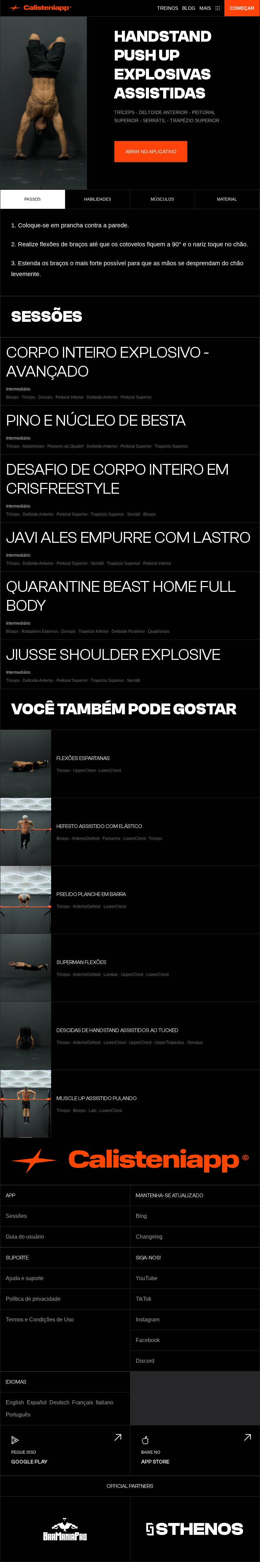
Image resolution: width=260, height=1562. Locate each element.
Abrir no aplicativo (150, 151)
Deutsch (59, 1402)
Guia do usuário (25, 1237)
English (15, 1402)
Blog (188, 8)
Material (227, 199)
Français (82, 1402)
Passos (32, 199)
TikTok (143, 1299)
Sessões (16, 1216)
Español (37, 1402)
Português (18, 1415)
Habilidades (97, 199)
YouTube (146, 1278)
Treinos (167, 8)
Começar (242, 8)
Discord (145, 1361)
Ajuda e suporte (25, 1278)
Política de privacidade (33, 1299)
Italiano (104, 1402)
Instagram (147, 1319)
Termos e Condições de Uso (40, 1319)
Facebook (148, 1340)
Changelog (149, 1237)
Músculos (162, 199)
